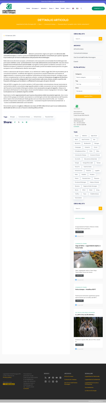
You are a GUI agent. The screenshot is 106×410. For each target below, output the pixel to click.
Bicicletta (77, 143)
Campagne (78, 147)
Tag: (76, 81)
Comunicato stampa (24, 116)
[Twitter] (49, 378)
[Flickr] (60, 378)
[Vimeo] (53, 381)
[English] (73, 8)
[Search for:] (88, 38)
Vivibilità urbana (94, 194)
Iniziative (88, 170)
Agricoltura (94, 135)
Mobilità (84, 174)
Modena (92, 174)
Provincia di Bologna (80, 182)
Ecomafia (77, 159)
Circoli (95, 147)
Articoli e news (78, 49)
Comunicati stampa (81, 53)
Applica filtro (88, 96)
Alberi (76, 139)
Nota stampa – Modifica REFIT (85, 289)
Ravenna (77, 186)
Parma (76, 178)
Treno (84, 194)
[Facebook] (53, 378)
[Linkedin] (45, 381)
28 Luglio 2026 (80, 349)
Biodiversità (87, 143)
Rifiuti (83, 190)
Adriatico (84, 135)
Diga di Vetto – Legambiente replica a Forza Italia (87, 247)
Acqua (76, 135)
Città (90, 151)
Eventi (76, 61)
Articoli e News (80, 218)
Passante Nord (49, 116)
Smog (97, 190)
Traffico (77, 194)
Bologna (12, 116)
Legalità (97, 170)
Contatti (76, 126)
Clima (97, 151)
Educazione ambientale (90, 159)
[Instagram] (49, 381)
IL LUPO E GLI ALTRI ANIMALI (84, 314)
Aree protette (85, 139)
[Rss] (45, 378)
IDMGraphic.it (99, 401)
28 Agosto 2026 (80, 236)
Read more (79, 231)
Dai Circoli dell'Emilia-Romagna (85, 312)
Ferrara (98, 162)
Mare (76, 174)
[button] (81, 8)
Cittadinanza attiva (80, 151)
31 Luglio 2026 (80, 305)
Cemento (87, 147)
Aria (94, 139)
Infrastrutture (37, 116)
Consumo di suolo (95, 155)
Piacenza (96, 178)
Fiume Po (77, 166)
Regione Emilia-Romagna (90, 186)
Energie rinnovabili (88, 162)
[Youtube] (57, 378)
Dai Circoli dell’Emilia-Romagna (84, 57)
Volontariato (78, 197)
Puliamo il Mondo (94, 182)
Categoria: (78, 74)
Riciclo (76, 190)
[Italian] (77, 8)
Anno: (77, 88)
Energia (77, 162)
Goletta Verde (87, 166)
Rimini (90, 190)
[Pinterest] (57, 381)
